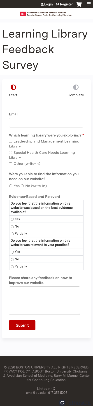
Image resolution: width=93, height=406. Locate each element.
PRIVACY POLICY (16, 371)
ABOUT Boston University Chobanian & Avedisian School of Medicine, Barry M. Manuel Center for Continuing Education (46, 375)
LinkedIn (43, 388)
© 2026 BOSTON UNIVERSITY (27, 367)
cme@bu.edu (36, 393)
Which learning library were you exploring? (45, 135)
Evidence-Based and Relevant (34, 196)
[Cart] (79, 6)
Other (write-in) (27, 163)
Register (66, 4)
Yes (17, 186)
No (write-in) (36, 186)
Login (48, 4)
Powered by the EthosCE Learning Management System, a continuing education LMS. (75, 402)
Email (13, 114)
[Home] (46, 12)
